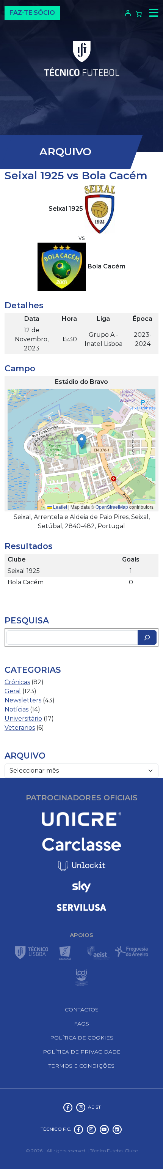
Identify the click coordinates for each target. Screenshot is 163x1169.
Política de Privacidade (82, 1051)
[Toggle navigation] (151, 13)
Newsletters (23, 700)
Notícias (16, 709)
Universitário (23, 718)
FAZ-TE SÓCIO (32, 12)
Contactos (82, 1009)
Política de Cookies (81, 1037)
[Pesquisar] (147, 637)
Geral (13, 691)
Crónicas (17, 682)
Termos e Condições (81, 1065)
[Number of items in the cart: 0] (138, 14)
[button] (81, 442)
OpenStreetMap (112, 506)
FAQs (81, 1023)
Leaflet (59, 506)
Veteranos (20, 727)
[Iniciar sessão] (126, 13)
